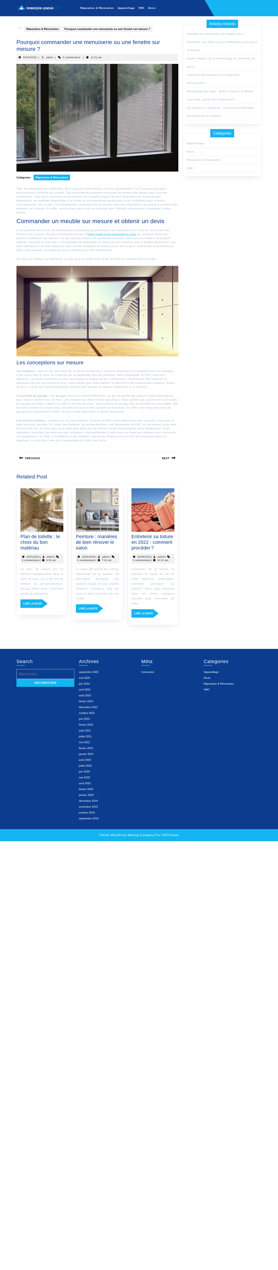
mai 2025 (84, 677)
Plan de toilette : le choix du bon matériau (40, 542)
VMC (141, 8)
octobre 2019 (87, 812)
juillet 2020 (85, 765)
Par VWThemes (167, 835)
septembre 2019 (89, 818)
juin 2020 (84, 771)
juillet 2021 (85, 736)
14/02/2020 (88, 557)
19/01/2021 (33, 557)
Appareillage (126, 8)
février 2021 (86, 748)
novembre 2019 (88, 806)
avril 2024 (85, 689)
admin (50, 57)
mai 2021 (84, 742)
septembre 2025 (89, 671)
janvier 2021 (86, 753)
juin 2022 (84, 718)
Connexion (147, 671)
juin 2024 (84, 683)
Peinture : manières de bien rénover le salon (96, 542)
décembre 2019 (88, 800)
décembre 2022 (88, 707)
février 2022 (86, 724)
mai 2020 (84, 777)
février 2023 (86, 701)
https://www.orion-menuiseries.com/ (111, 234)
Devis (152, 8)
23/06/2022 (144, 557)
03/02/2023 (30, 57)
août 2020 (85, 759)
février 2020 (86, 789)
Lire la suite (35, 605)
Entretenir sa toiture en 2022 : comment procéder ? (152, 542)
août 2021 (85, 730)
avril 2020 (85, 783)
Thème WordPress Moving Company (126, 835)
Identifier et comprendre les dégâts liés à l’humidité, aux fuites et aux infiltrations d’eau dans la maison (222, 42)
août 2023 (85, 695)
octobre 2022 (87, 712)
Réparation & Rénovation (97, 8)
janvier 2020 (86, 794)
